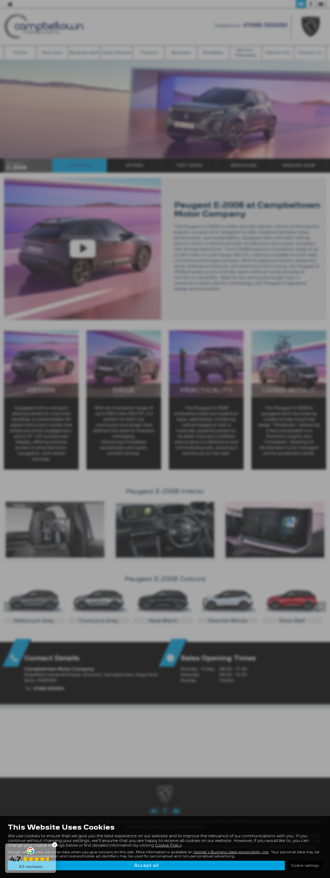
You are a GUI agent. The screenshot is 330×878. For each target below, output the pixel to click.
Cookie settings (305, 865)
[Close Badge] (54, 844)
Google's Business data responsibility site (231, 852)
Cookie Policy (168, 845)
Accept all (146, 865)
